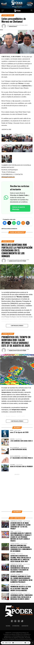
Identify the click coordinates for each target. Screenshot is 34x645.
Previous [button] (2, 3)
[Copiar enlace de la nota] (28, 223)
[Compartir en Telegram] (18, 223)
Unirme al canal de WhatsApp (18, 208)
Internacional (15, 626)
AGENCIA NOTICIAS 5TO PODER (17, 261)
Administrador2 (13, 26)
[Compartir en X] (9, 223)
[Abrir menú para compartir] (23, 223)
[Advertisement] (17, 492)
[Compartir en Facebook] (5, 223)
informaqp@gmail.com (8, 177)
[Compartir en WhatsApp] (14, 223)
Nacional (8, 626)
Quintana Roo (25, 626)
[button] (17, 146)
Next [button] (31, 3)
